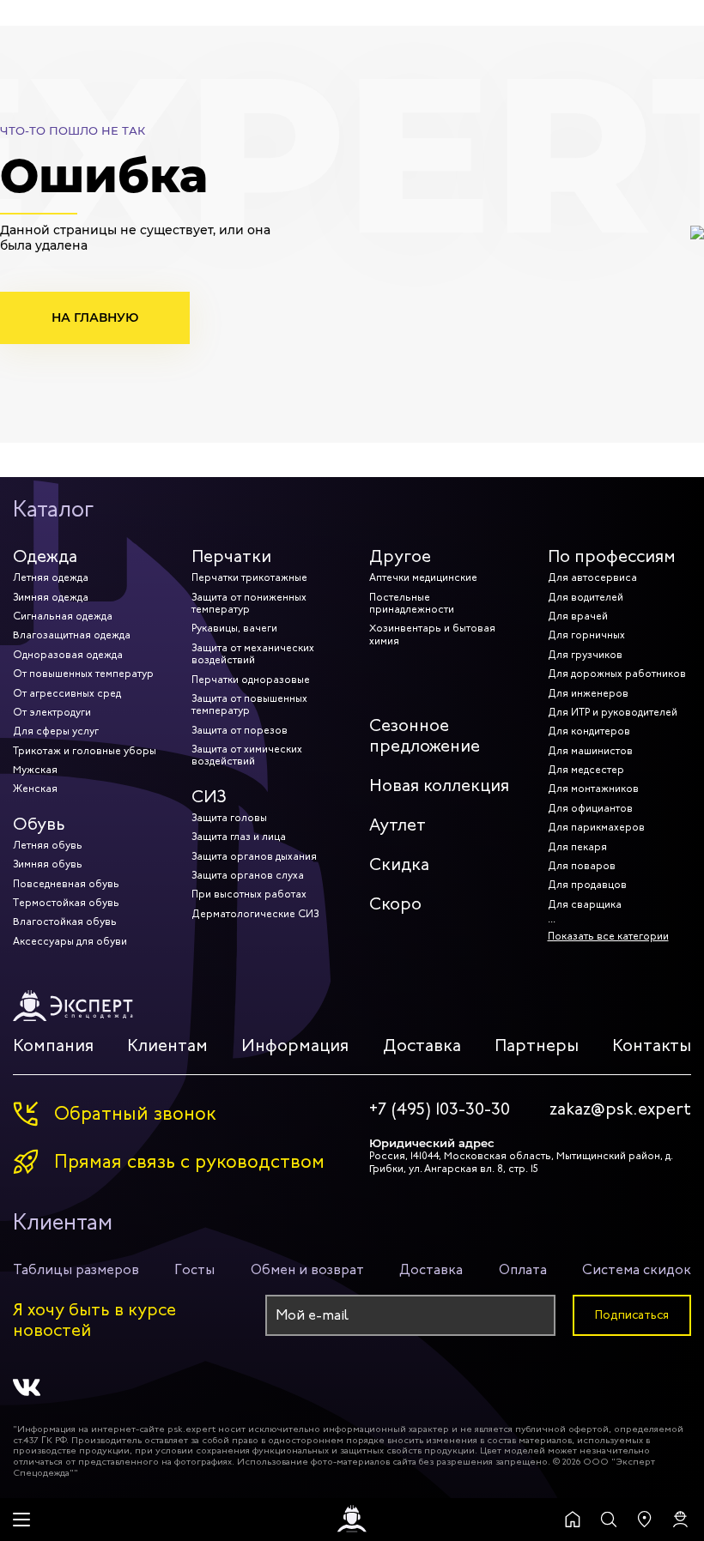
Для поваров (582, 866)
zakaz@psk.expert (620, 1109)
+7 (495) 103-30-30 (439, 1109)
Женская (35, 788)
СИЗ (209, 796)
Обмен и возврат (307, 1269)
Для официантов (590, 808)
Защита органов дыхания (254, 856)
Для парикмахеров (596, 827)
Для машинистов (590, 751)
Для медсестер (586, 770)
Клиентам (167, 1045)
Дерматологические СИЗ (255, 914)
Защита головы (229, 818)
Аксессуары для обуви (70, 941)
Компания (53, 1045)
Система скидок (636, 1269)
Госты (194, 1269)
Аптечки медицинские (423, 577)
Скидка (399, 864)
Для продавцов (587, 884)
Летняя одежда (50, 577)
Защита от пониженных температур (248, 603)
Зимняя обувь (47, 864)
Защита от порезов (239, 730)
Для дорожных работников (617, 673)
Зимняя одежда (50, 597)
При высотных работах (248, 894)
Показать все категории (608, 936)
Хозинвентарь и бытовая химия (432, 634)
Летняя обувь (47, 845)
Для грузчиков (585, 655)
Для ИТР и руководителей (612, 712)
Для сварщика (585, 904)
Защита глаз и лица (238, 836)
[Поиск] (608, 1519)
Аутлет (397, 825)
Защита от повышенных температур (249, 704)
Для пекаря (577, 847)
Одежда (45, 556)
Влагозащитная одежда (71, 635)
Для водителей (585, 597)
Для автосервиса (592, 577)
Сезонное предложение (424, 736)
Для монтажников (593, 788)
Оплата (523, 1269)
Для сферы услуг (56, 731)
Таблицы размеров (76, 1269)
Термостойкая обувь (66, 902)
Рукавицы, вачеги (234, 628)
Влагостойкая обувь (65, 921)
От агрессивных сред (67, 693)
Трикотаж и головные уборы (84, 751)
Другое (400, 556)
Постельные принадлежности (411, 603)
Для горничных (586, 635)
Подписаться (632, 1315)
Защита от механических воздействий (252, 654)
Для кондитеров (589, 731)
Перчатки (231, 556)
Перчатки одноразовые (250, 679)
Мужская (35, 770)
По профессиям (612, 556)
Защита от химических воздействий (246, 755)
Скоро (395, 904)
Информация (295, 1045)
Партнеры (537, 1045)
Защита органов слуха (247, 875)
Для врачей (578, 616)
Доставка (422, 1045)
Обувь (39, 824)
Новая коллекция (439, 785)
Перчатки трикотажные (249, 577)
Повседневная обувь (66, 884)
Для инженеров (588, 693)
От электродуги (52, 712)
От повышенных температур (83, 673)
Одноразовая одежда (68, 655)
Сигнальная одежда (62, 616)
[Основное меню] (21, 1519)
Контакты (651, 1045)
